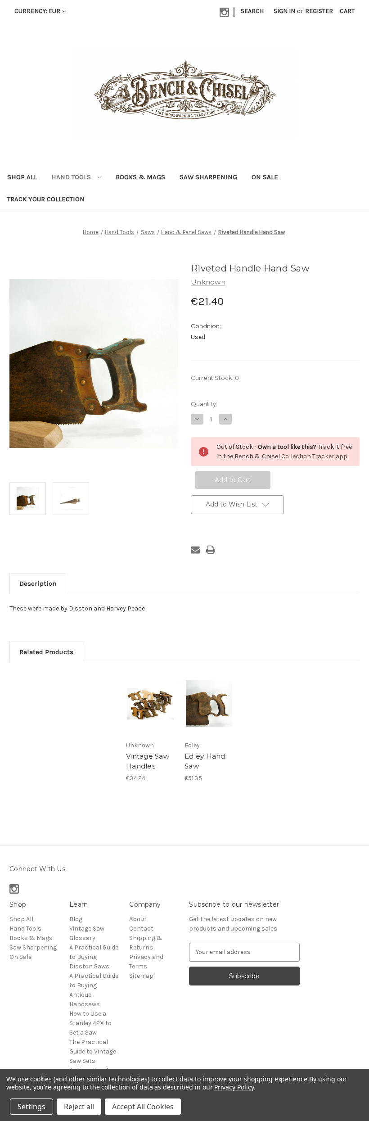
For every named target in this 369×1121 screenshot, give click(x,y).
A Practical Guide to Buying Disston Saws (93, 957)
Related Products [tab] (46, 652)
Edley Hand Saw (204, 761)
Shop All (22, 177)
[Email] (195, 549)
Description (37, 583)
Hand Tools (72, 177)
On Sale (265, 177)
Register (319, 11)
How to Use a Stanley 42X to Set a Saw (90, 1023)
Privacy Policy (233, 1087)
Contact (141, 928)
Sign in (284, 11)
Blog (75, 919)
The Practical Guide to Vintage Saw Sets (92, 1051)
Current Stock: (215, 377)
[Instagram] (224, 12)
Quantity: (204, 403)
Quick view (150, 692)
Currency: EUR (37, 11)
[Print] (210, 549)
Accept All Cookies (143, 1107)
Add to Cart (151, 714)
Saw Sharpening (208, 177)
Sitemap (141, 976)
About (138, 919)
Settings (31, 1107)
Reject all (79, 1107)
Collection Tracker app (314, 456)
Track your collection (46, 199)
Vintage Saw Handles (147, 761)
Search (252, 11)
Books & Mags (140, 177)
